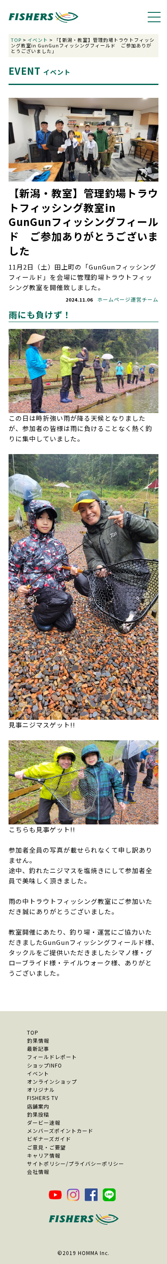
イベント (37, 39)
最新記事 (38, 1048)
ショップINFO (44, 1065)
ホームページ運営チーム (127, 299)
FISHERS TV (42, 1097)
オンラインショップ (52, 1081)
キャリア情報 (43, 1155)
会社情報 (38, 1171)
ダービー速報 (43, 1122)
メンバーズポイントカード (60, 1130)
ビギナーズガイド (49, 1138)
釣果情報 (38, 1040)
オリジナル (41, 1089)
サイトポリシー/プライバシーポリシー (75, 1163)
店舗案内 (38, 1106)
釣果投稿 (38, 1114)
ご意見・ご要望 (46, 1147)
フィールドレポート (52, 1056)
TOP (16, 39)
